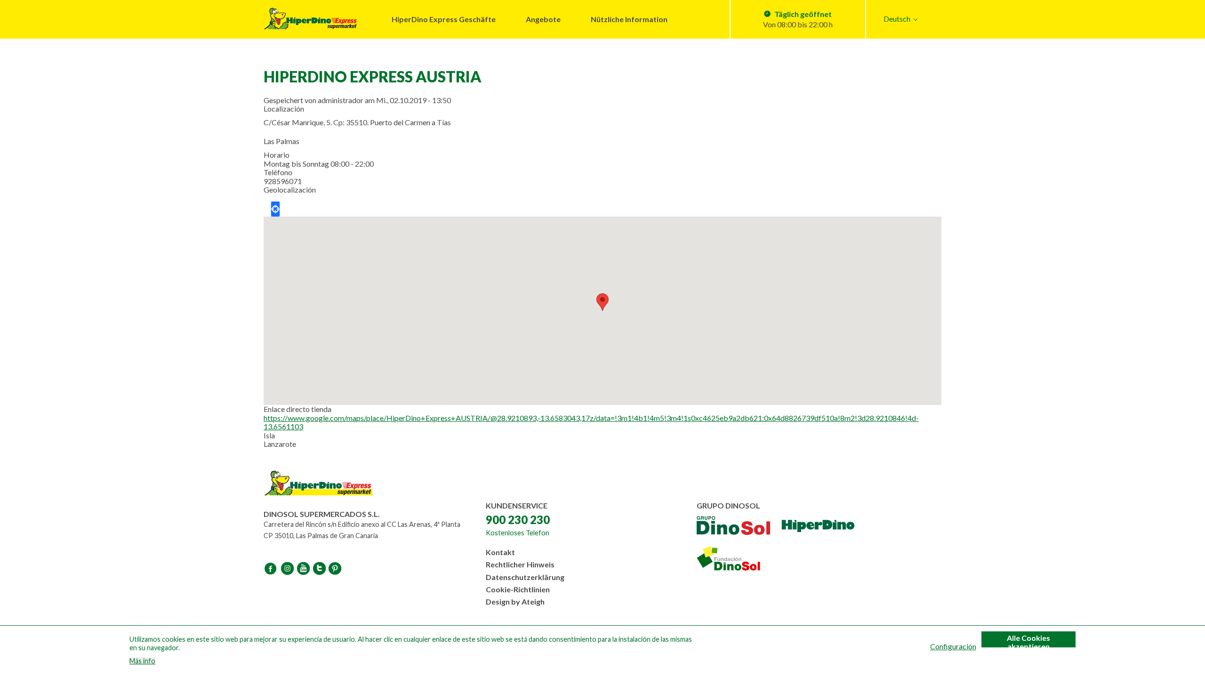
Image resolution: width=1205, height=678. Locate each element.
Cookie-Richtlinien (518, 589)
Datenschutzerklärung (525, 577)
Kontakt (500, 552)
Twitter (320, 568)
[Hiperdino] (818, 526)
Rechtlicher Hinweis (520, 564)
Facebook (272, 568)
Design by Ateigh (515, 601)
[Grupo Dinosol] (733, 526)
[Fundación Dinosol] (739, 558)
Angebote (543, 19)
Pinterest (336, 568)
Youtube (304, 568)
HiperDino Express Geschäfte (444, 19)
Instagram (288, 568)
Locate (275, 209)
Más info (142, 661)
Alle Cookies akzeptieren (1028, 640)
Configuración (953, 646)
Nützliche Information (629, 19)
